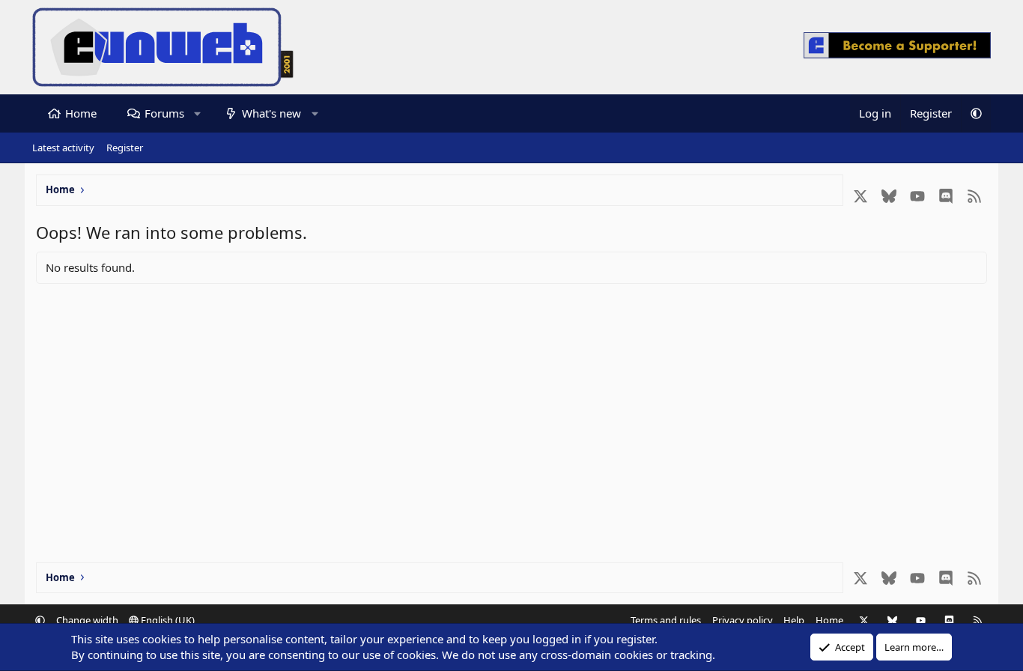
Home (81, 113)
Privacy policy (742, 620)
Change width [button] (87, 620)
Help (793, 620)
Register (124, 147)
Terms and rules (666, 620)
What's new (271, 113)
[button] (197, 113)
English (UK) (167, 620)
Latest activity (63, 147)
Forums (164, 113)
